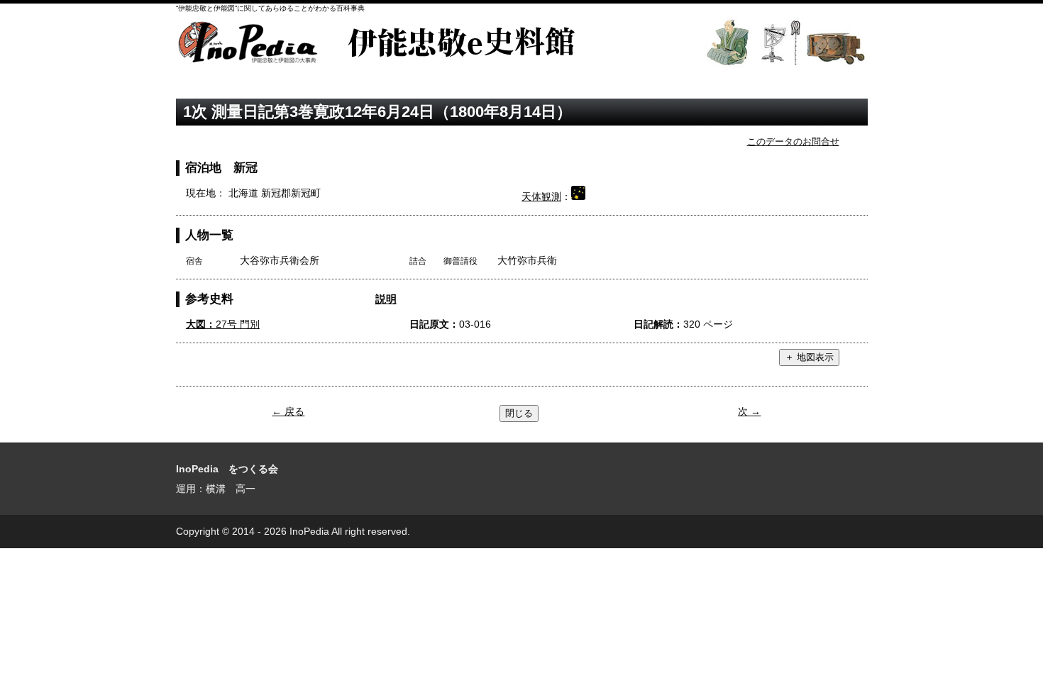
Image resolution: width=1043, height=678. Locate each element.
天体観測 (541, 196)
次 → (749, 411)
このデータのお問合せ (793, 141)
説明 (386, 299)
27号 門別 (223, 324)
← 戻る (288, 411)
